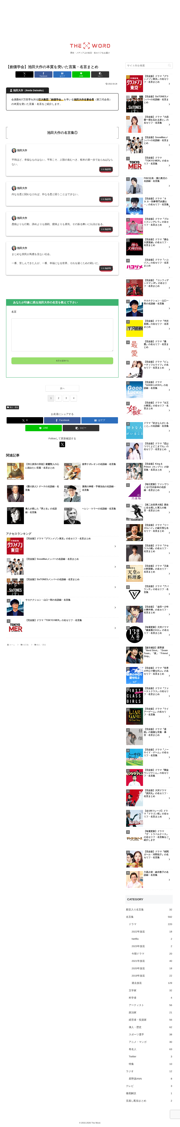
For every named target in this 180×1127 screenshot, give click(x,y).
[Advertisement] (84, 19)
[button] (100, 74)
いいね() (106, 169)
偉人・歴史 (14, 407)
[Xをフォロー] (62, 444)
